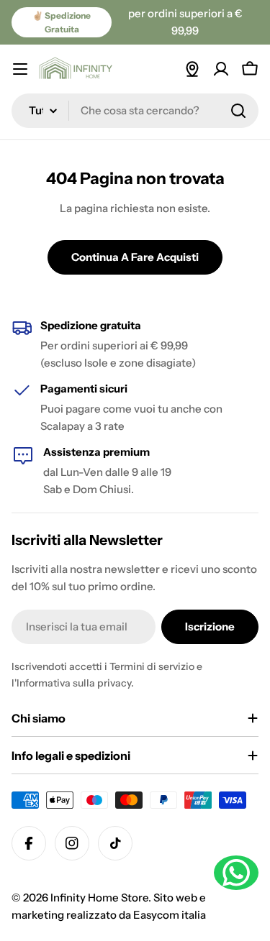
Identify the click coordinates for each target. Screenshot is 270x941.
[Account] (221, 69)
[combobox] (135, 110)
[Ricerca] (238, 110)
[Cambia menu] (20, 69)
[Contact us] (236, 872)
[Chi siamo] (192, 69)
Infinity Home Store (99, 897)
